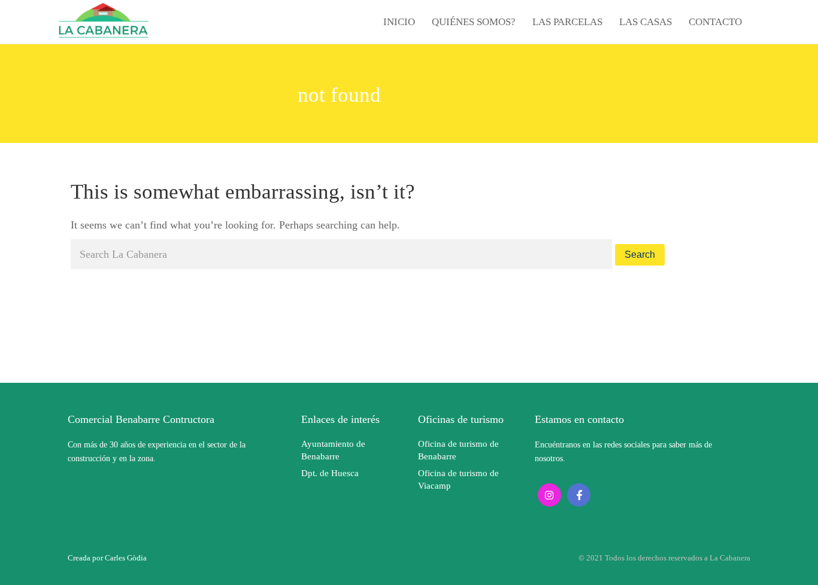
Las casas (645, 22)
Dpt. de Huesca (330, 473)
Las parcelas (567, 22)
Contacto (715, 22)
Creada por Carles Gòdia (107, 557)
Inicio (399, 22)
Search (640, 254)
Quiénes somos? (474, 22)
